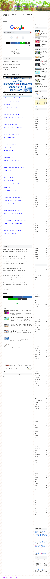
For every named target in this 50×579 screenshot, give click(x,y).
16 (42, 102)
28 (39, 104)
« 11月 (36, 106)
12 (35, 102)
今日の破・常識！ (13, 51)
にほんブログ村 (37, 94)
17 (44, 102)
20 (37, 103)
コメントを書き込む (18, 374)
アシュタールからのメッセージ (15, 52)
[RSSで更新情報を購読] (18, 303)
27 (37, 104)
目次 (16, 49)
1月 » (38, 106)
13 (37, 102)
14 (39, 102)
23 (42, 103)
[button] (27, 43)
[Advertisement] (17, 18)
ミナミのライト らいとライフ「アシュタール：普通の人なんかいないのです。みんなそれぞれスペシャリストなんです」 (41, 535)
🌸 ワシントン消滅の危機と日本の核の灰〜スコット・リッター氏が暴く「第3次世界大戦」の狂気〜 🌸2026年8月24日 (41, 546)
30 (42, 104)
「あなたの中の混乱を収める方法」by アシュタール (18, 53)
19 (35, 103)
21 (39, 103)
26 (35, 104)
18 (46, 102)
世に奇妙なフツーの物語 (39, 569)
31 (44, 104)
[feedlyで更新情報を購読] (17, 303)
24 (44, 103)
